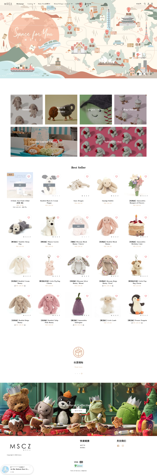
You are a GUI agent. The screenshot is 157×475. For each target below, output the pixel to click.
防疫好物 (88, 4)
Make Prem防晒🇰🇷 (44, 4)
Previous (4, 49)
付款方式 (84, 470)
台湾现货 (78, 4)
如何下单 (82, 445)
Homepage (20, 4)
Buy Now (78, 411)
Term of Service (75, 470)
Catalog (30, 4)
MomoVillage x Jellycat (62, 4)
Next (152, 49)
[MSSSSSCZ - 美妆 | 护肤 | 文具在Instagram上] (122, 447)
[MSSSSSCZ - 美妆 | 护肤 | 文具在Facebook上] (118, 447)
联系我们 (82, 447)
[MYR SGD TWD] (138, 3)
